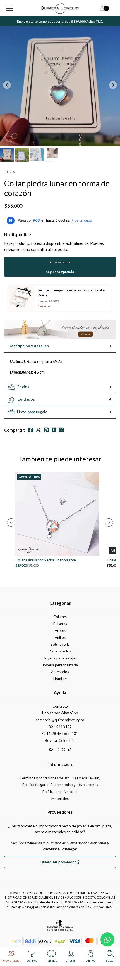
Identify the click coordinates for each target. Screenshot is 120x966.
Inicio (9, 171)
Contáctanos (60, 262)
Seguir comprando (60, 272)
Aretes (60, 630)
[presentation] (7, 85)
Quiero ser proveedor (58, 862)
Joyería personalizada (60, 665)
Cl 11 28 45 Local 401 (60, 733)
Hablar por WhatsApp (60, 713)
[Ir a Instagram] (57, 750)
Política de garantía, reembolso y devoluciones (60, 784)
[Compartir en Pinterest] (46, 430)
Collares (60, 616)
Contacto (60, 706)
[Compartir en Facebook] (30, 430)
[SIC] (60, 927)
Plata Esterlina (60, 651)
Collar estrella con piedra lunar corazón (45, 560)
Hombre (60, 679)
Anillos (60, 637)
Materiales (60, 798)
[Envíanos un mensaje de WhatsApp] (107, 939)
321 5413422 (60, 727)
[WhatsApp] (63, 750)
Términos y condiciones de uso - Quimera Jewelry (60, 778)
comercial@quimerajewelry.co (60, 720)
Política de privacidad (60, 791)
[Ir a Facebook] (51, 750)
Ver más (44, 306)
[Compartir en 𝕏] (38, 430)
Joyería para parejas (60, 658)
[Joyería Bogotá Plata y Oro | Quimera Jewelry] (60, 8)
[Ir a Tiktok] (69, 750)
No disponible (17, 234)
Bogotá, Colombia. (60, 740)
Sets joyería (60, 644)
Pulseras (60, 623)
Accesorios (60, 672)
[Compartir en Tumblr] (54, 430)
